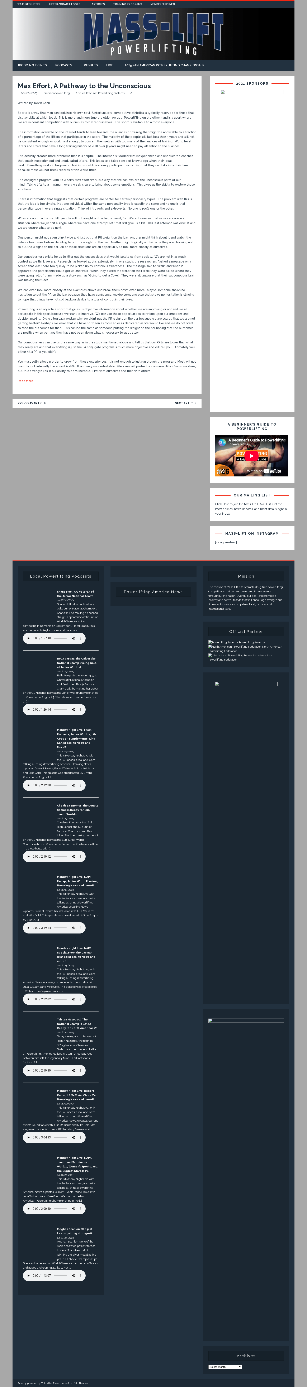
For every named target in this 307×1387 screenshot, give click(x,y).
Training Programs (127, 4)
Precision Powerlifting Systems (105, 93)
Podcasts (63, 65)
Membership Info (163, 4)
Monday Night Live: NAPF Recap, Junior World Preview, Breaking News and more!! (77, 881)
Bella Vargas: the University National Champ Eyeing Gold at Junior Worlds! (76, 663)
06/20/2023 (29, 93)
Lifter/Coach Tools (64, 4)
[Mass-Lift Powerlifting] (153, 57)
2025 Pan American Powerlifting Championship (164, 65)
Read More (25, 381)
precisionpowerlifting (56, 93)
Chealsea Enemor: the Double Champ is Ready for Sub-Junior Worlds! (77, 810)
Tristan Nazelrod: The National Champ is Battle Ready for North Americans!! (77, 1024)
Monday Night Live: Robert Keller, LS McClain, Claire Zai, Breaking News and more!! (77, 1095)
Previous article (32, 403)
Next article (185, 403)
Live (109, 65)
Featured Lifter (29, 4)
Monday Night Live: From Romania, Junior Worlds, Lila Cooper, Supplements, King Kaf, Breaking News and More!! (76, 738)
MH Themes (81, 1383)
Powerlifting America (251, 642)
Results (91, 65)
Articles (98, 4)
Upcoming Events (32, 65)
